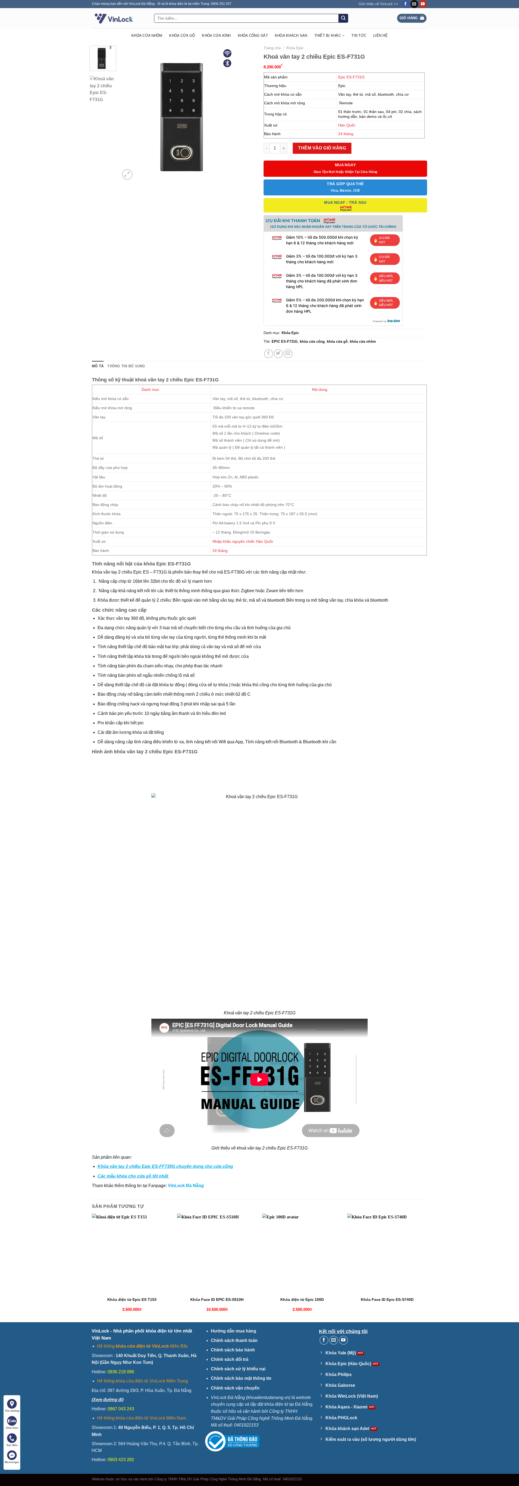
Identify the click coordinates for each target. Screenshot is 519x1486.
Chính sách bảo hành (233, 1350)
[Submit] (343, 18)
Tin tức (358, 36)
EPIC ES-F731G (285, 341)
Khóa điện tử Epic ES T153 (132, 1299)
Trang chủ (272, 48)
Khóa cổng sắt (253, 36)
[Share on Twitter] (278, 353)
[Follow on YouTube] (423, 4)
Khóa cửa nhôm (146, 36)
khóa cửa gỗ (337, 341)
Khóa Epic (295, 48)
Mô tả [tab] (98, 366)
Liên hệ (380, 36)
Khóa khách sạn (291, 36)
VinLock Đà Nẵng (186, 1185)
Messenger (12, 1462)
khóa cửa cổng (312, 341)
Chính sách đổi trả (229, 1359)
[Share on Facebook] (268, 353)
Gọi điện (12, 1445)
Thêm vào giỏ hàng (322, 148)
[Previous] (129, 113)
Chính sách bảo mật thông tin (241, 1378)
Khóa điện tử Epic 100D (302, 1299)
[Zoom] (127, 174)
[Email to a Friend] (288, 353)
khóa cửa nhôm (363, 341)
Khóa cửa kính (216, 36)
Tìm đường (12, 1410)
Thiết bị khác (327, 36)
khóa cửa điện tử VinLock (142, 1346)
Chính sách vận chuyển (235, 1388)
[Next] (246, 113)
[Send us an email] (414, 4)
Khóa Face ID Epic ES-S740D (387, 1299)
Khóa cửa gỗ (182, 36)
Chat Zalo (12, 1427)
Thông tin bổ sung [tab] (126, 366)
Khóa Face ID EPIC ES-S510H (217, 1299)
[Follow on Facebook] (406, 4)
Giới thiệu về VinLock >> (378, 4)
